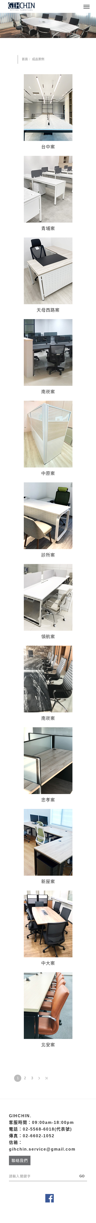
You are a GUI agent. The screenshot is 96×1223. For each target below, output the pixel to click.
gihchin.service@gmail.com (42, 1149)
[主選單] (86, 7)
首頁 (25, 59)
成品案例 (38, 59)
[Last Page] (46, 1078)
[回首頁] (21, 6)
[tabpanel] (48, 25)
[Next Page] (39, 1078)
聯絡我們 (20, 1160)
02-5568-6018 (39, 1129)
